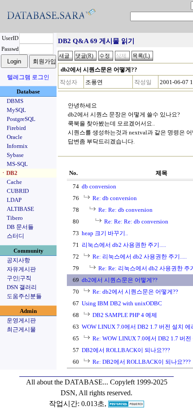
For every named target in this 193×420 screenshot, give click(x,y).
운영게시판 (21, 320)
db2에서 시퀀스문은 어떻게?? (120, 280)
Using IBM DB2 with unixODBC (122, 303)
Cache (14, 182)
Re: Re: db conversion (125, 209)
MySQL (16, 110)
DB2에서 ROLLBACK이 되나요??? (126, 350)
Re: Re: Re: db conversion (136, 221)
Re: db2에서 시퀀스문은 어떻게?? (135, 291)
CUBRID (18, 191)
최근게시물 (21, 329)
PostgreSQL (21, 119)
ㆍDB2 (9, 173)
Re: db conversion (114, 198)
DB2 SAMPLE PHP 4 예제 (124, 315)
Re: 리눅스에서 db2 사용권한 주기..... (139, 256)
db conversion (99, 186)
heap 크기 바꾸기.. (105, 233)
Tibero (15, 217)
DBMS (15, 101)
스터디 (15, 235)
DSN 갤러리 (22, 287)
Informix (17, 146)
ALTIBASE (20, 209)
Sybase (15, 155)
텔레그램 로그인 (28, 77)
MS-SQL (17, 164)
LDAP (14, 200)
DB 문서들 (20, 226)
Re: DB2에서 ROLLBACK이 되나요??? (141, 361)
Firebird (16, 128)
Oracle (14, 137)
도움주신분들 (24, 296)
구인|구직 (19, 278)
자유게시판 (21, 269)
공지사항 (18, 260)
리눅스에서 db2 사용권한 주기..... (124, 244)
